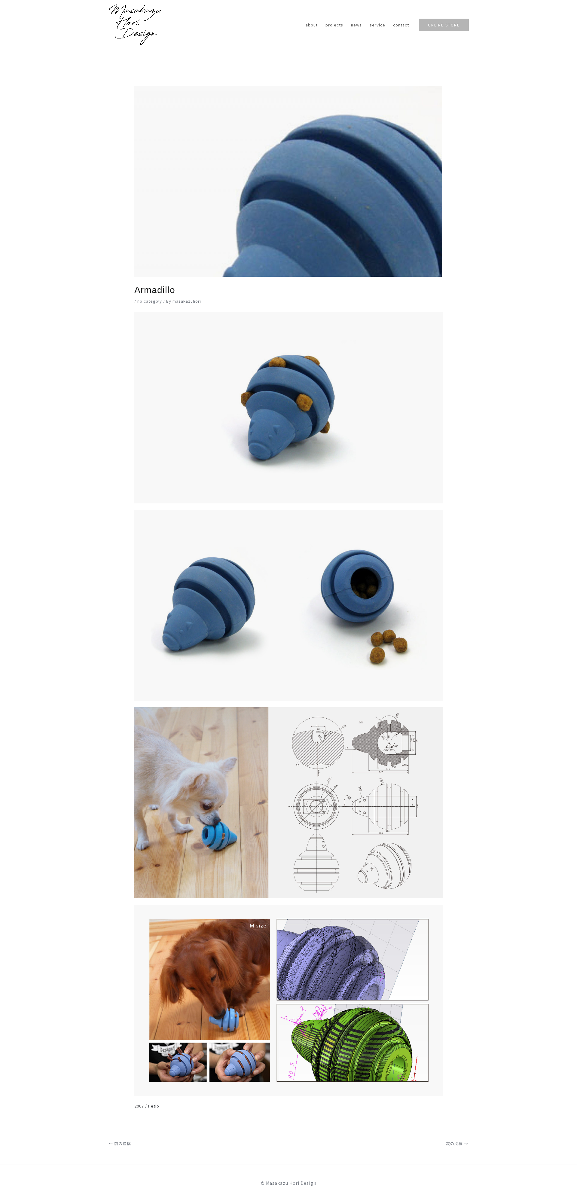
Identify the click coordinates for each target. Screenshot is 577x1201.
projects (334, 25)
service (377, 25)
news (356, 25)
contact (401, 25)
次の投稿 (457, 1143)
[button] (444, 25)
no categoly (149, 301)
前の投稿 (120, 1143)
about (312, 25)
